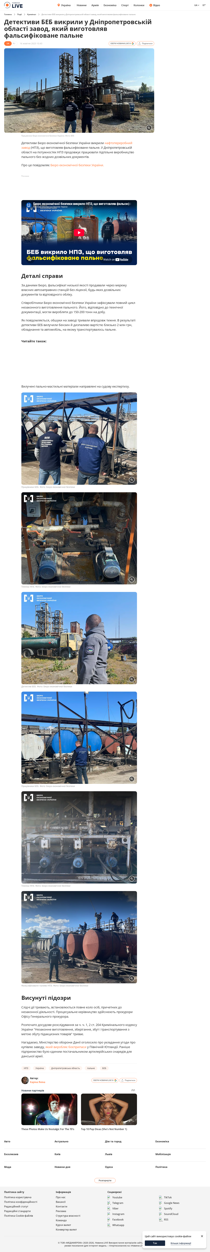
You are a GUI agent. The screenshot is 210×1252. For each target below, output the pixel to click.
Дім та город (113, 1141)
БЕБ (104, 1068)
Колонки (139, 5)
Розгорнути (105, 1180)
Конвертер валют (66, 1229)
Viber (115, 1208)
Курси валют (63, 1225)
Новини (82, 5)
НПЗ (26, 1068)
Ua (195, 5)
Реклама (61, 1211)
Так (155, 1243)
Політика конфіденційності (20, 1202)
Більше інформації (181, 1243)
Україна (66, 5)
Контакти (61, 1206)
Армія (95, 5)
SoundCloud (171, 1214)
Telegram (117, 1203)
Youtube (117, 1197)
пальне (91, 1068)
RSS (166, 1219)
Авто (7, 1141)
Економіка (110, 5)
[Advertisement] (77, 185)
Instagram (118, 1214)
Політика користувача (17, 1197)
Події (19, 14)
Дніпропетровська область (65, 1068)
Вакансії (60, 1202)
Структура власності (68, 1215)
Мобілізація (163, 1154)
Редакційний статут (16, 1206)
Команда (61, 1220)
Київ (57, 1154)
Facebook (118, 1219)
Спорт (125, 5)
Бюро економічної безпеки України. (77, 165)
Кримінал (31, 14)
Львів (108, 1154)
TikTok (168, 1197)
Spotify (168, 1208)
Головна (8, 14)
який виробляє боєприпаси (66, 1047)
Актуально (61, 1141)
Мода (7, 1167)
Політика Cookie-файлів (18, 1215)
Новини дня (62, 1167)
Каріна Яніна (37, 1082)
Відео (156, 5)
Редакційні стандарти (17, 1211)
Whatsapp (118, 1225)
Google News (171, 1203)
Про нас (60, 1197)
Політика (161, 1167)
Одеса (109, 1167)
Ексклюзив (11, 1154)
